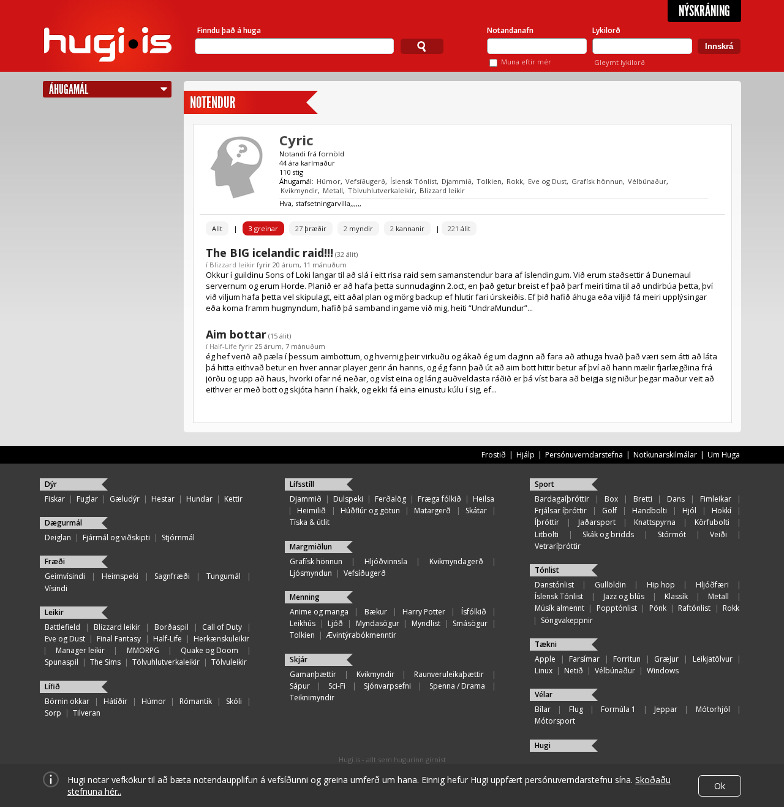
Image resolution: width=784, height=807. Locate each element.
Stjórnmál (178, 537)
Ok (719, 786)
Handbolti (649, 510)
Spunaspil (61, 662)
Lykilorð (606, 30)
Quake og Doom (209, 650)
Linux (543, 670)
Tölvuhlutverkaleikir (381, 190)
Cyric (296, 140)
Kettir (233, 499)
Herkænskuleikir (221, 638)
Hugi (543, 745)
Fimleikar (715, 499)
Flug (576, 709)
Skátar (476, 510)
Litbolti (547, 534)
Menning (305, 597)
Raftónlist (694, 608)
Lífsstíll (302, 484)
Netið (573, 670)
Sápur (300, 686)
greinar (263, 228)
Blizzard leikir (442, 190)
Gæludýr (125, 499)
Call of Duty (222, 627)
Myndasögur (377, 623)
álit (459, 228)
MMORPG (143, 650)
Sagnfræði (172, 576)
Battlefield (62, 627)
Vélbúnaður (647, 181)
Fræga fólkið (439, 499)
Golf (609, 510)
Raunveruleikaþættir (449, 674)
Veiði (718, 534)
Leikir (54, 612)
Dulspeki (348, 499)
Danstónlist (554, 584)
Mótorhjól (713, 709)
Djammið (457, 181)
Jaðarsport (597, 522)
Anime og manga (319, 611)
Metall (333, 190)
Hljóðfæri (712, 584)
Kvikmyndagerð (456, 561)
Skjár (298, 659)
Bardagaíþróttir (562, 499)
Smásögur (470, 623)
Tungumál (223, 576)
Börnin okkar (67, 701)
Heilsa (483, 499)
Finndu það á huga (229, 30)
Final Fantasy (119, 638)
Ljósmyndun (311, 573)
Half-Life (223, 346)
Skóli (234, 701)
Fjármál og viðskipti (116, 537)
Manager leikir (80, 650)
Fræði (55, 561)
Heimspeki (120, 576)
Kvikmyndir (299, 190)
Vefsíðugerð (365, 181)
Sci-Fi (336, 686)
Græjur (666, 659)
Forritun (627, 659)
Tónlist (547, 570)
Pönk (657, 608)
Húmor (329, 181)
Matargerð (432, 510)
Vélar (543, 694)
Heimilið (311, 510)
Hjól (689, 510)
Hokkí (721, 510)
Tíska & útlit (310, 522)
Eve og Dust (547, 181)
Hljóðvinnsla (385, 561)
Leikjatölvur (713, 659)
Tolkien (489, 181)
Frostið (493, 454)
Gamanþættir (313, 674)
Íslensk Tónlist (413, 181)
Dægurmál (63, 523)
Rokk (515, 181)
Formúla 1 (618, 709)
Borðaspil (171, 627)
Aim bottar (236, 334)
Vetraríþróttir (558, 546)
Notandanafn (510, 30)
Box (611, 499)
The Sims (105, 662)
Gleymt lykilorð (619, 62)
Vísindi (56, 588)
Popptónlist (617, 608)
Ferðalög (390, 499)
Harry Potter (423, 611)
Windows (663, 670)
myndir (358, 228)
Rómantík (195, 701)
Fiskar (55, 499)
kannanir (407, 228)
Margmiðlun (311, 546)
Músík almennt (559, 608)
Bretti (642, 499)
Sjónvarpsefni (387, 686)
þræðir (310, 228)
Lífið (52, 686)
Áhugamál (68, 89)
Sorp (53, 713)
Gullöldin (610, 584)
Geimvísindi (65, 576)
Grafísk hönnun (597, 181)
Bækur (375, 611)
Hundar (199, 499)
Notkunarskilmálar (665, 454)
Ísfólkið (473, 611)
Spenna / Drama (457, 686)
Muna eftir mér (526, 61)
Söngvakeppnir (567, 620)
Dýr (51, 484)
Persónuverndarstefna (584, 454)
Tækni (546, 644)
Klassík (676, 596)
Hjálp (525, 454)
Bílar (543, 709)
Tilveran (86, 713)
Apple (545, 659)
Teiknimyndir (312, 697)
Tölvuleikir (229, 662)
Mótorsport (555, 721)
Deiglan (58, 537)
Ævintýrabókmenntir (361, 635)
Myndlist (426, 623)
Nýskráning (704, 11)
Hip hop (661, 584)
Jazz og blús (623, 596)
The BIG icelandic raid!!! (269, 252)
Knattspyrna (655, 522)
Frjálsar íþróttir (561, 510)
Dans (676, 499)
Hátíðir (115, 701)
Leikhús (302, 623)
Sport (544, 484)
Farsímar (584, 659)
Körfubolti (712, 522)
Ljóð (335, 623)
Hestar (163, 499)
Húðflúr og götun (370, 510)
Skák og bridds (608, 534)
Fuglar (87, 499)
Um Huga (723, 454)
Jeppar (665, 709)
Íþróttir (547, 522)
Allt (217, 228)
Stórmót (672, 534)
